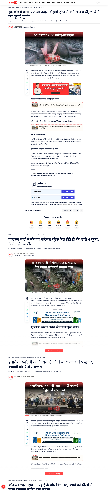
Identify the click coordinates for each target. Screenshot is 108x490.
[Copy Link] (27, 93)
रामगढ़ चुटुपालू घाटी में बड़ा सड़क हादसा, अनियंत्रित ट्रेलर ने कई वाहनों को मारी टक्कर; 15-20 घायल (59, 127)
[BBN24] (13, 2)
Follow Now (69, 192)
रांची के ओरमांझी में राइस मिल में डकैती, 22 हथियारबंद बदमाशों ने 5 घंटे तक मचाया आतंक (59, 105)
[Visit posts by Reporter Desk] (10, 27)
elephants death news (42, 173)
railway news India (50, 175)
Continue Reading (54, 351)
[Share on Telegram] (27, 89)
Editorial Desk (18, 253)
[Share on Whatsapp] (27, 82)
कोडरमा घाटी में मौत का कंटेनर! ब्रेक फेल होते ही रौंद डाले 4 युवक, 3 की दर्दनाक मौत (53, 121)
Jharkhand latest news (54, 173)
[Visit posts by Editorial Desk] (10, 254)
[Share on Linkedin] (27, 86)
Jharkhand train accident (67, 173)
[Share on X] (27, 79)
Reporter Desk (18, 26)
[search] (90, 2)
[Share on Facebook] (27, 75)
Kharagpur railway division (38, 175)
